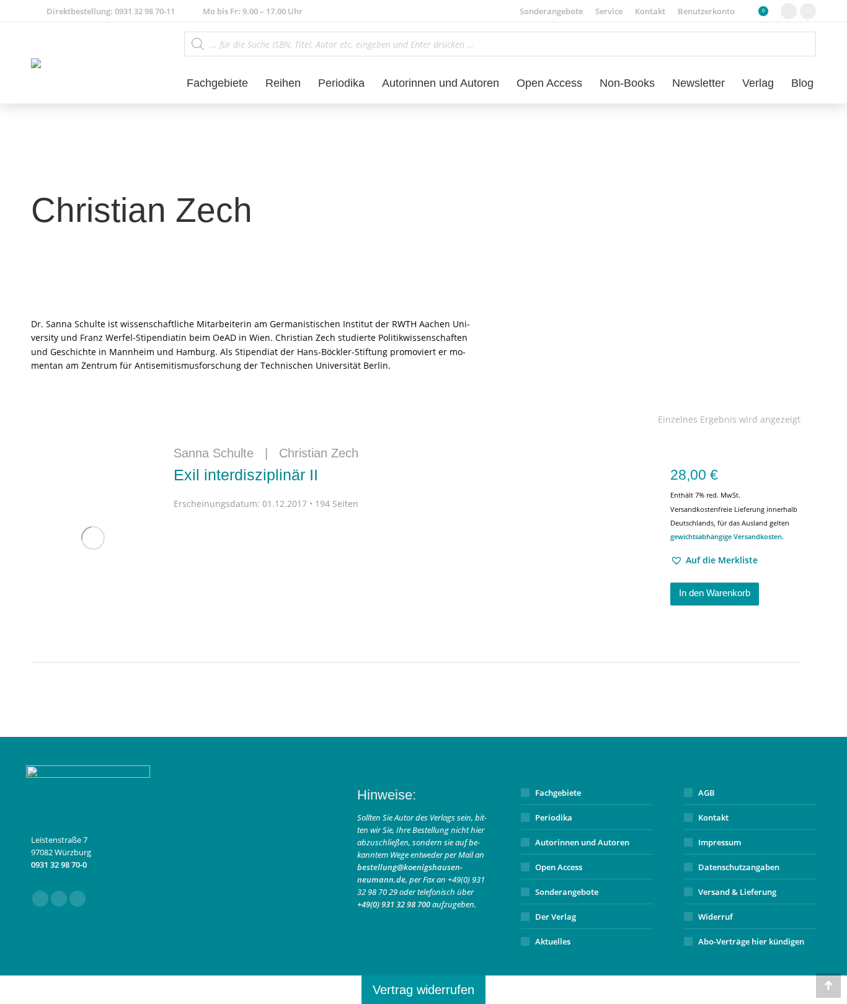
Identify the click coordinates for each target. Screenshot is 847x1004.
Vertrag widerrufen (423, 990)
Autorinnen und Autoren (582, 842)
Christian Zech (318, 453)
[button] (714, 560)
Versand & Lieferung (737, 891)
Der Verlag (555, 916)
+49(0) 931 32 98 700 (393, 904)
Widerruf (715, 916)
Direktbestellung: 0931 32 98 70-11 (111, 11)
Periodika (553, 817)
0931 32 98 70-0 (59, 864)
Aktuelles (552, 941)
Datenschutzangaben (738, 867)
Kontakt (713, 817)
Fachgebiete (558, 792)
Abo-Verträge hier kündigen (751, 941)
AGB (706, 792)
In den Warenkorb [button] (714, 593)
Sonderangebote (566, 891)
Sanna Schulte (214, 453)
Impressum (719, 842)
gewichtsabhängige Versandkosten (726, 536)
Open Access (558, 867)
